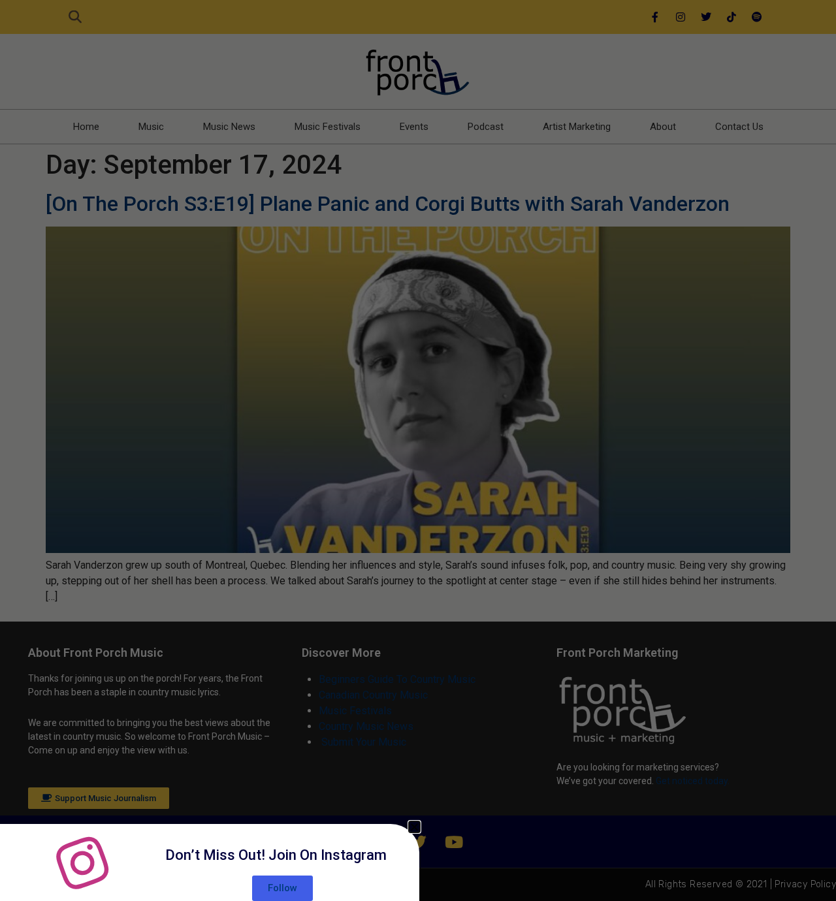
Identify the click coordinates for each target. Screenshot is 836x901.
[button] (414, 827)
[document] (418, 450)
